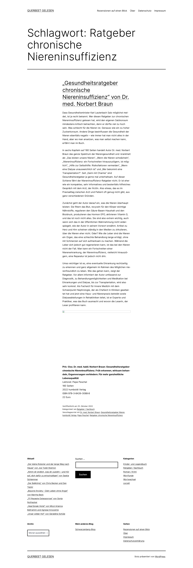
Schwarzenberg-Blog (85, 529)
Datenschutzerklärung (133, 541)
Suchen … (80, 459)
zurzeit (126, 483)
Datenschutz (144, 10)
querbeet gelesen (40, 10)
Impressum (160, 10)
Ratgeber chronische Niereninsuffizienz (106, 415)
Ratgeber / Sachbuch (86, 409)
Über (132, 10)
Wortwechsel (129, 479)
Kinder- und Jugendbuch (135, 464)
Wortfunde (128, 475)
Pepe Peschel (83, 415)
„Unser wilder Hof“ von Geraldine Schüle (46, 514)
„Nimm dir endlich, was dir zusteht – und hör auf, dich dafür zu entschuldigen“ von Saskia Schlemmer (48, 476)
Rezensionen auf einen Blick (112, 10)
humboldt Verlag (69, 415)
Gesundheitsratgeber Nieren (113, 412)
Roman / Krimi (130, 472)
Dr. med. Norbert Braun (90, 412)
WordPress (160, 556)
